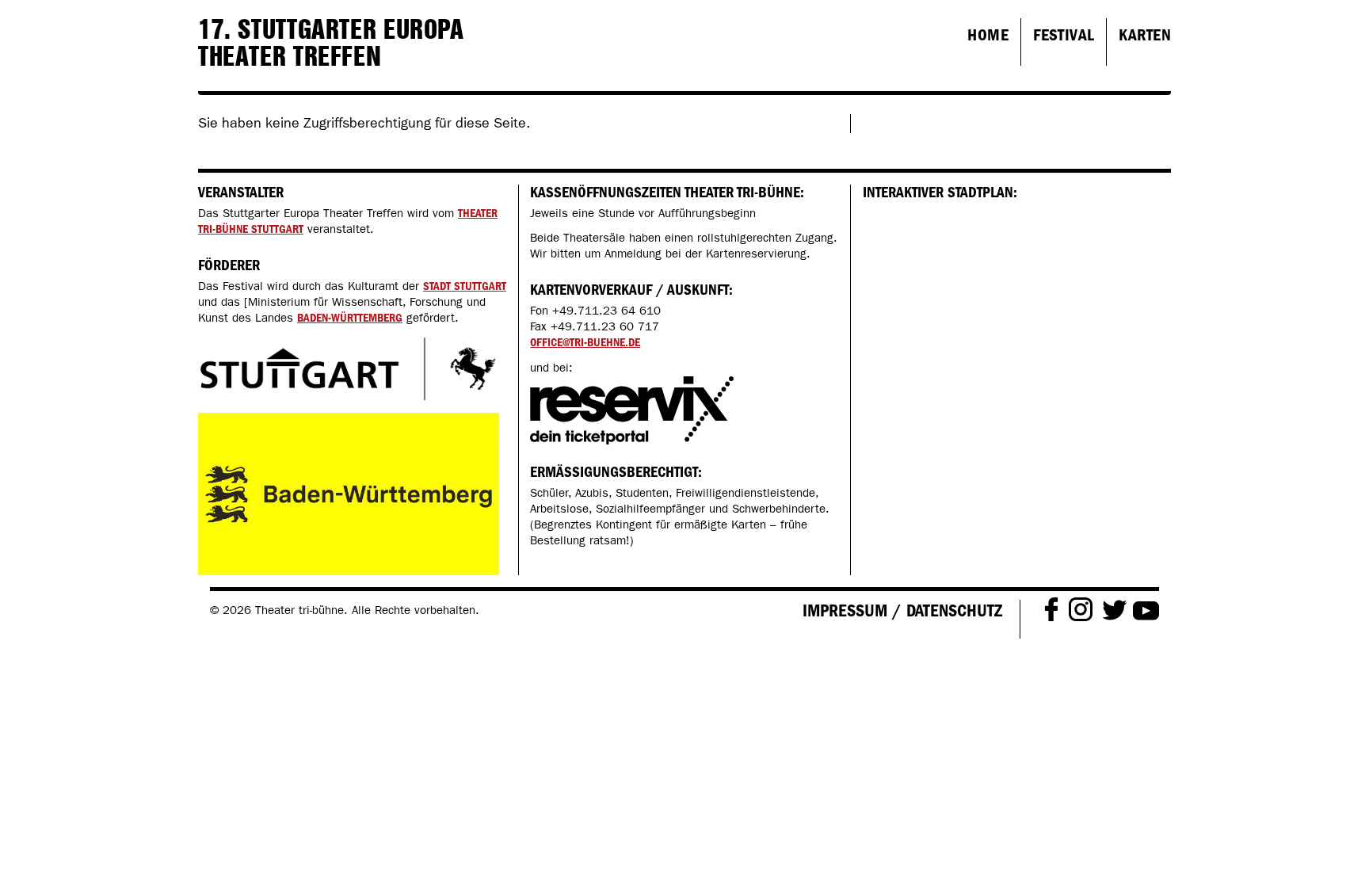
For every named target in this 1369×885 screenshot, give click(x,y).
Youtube (1146, 608)
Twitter (1114, 609)
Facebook (1051, 608)
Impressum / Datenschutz (902, 611)
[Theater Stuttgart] (348, 368)
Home (988, 34)
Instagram (1080, 608)
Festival (1063, 34)
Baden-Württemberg (349, 318)
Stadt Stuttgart (464, 286)
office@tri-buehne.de (585, 342)
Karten (1145, 34)
